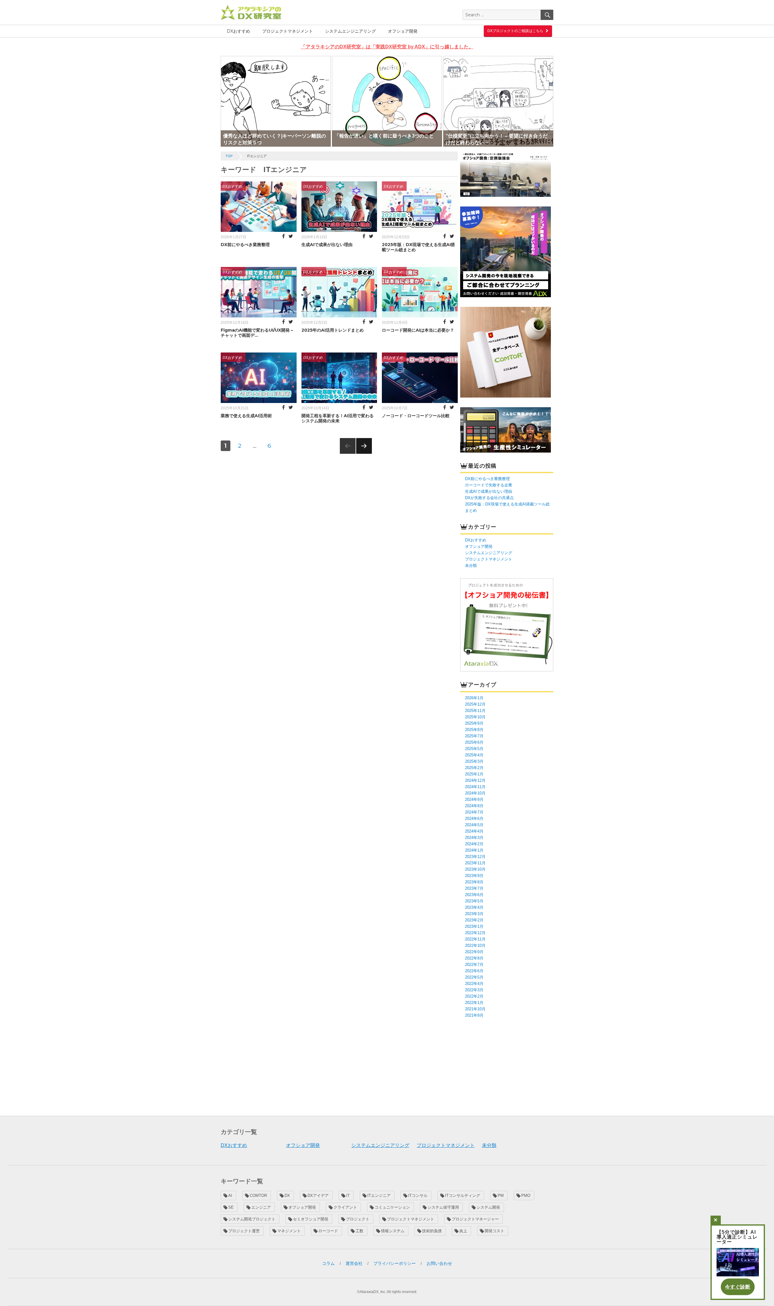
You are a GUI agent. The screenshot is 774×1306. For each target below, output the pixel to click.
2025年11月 (475, 710)
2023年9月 (474, 875)
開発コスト (494, 1231)
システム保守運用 (443, 1207)
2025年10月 (475, 717)
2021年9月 (474, 1015)
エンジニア (261, 1207)
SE (231, 1207)
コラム (328, 1263)
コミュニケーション (392, 1207)
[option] (276, 101)
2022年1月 (474, 1002)
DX (287, 1195)
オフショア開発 (403, 31)
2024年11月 (475, 787)
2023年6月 (474, 894)
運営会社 (354, 1263)
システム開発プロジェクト (251, 1219)
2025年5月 (474, 748)
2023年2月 (474, 920)
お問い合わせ (439, 1263)
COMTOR (258, 1195)
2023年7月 (474, 888)
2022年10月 (475, 945)
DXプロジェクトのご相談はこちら (515, 31)
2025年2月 (474, 767)
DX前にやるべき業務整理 (245, 244)
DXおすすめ (238, 31)
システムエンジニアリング (350, 31)
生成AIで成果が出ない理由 (327, 244)
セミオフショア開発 (310, 1219)
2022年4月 (474, 983)
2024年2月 (474, 844)
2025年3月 (474, 761)
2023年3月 (474, 913)
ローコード (328, 1231)
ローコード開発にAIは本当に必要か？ (418, 330)
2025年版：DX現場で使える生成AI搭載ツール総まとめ (418, 247)
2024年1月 (474, 850)
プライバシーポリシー (394, 1263)
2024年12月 (475, 780)
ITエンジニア (379, 1195)
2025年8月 (474, 729)
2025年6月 (474, 742)
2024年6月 (474, 818)
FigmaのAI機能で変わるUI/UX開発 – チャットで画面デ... (257, 332)
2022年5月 (474, 977)
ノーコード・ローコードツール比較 (416, 415)
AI (230, 1195)
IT (348, 1195)
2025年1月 (474, 774)
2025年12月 (475, 704)
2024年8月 (474, 806)
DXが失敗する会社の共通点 (489, 497)
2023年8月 (474, 882)
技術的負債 (432, 1231)
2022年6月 (474, 971)
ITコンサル (418, 1195)
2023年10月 (475, 869)
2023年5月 (474, 901)
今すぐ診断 (737, 1287)
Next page (364, 453)
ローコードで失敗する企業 (488, 485)
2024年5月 (474, 825)
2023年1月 (474, 926)
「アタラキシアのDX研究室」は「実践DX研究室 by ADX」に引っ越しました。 (387, 46)
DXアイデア (318, 1195)
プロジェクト (357, 1219)
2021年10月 (475, 1009)
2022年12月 (475, 933)
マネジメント (289, 1231)
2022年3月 (474, 990)
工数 (359, 1231)
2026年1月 (474, 698)
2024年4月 (474, 831)
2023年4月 (474, 907)
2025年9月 (474, 723)
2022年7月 (474, 964)
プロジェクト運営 (244, 1231)
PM (501, 1195)
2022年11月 (475, 939)
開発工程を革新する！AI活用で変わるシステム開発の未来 (337, 418)
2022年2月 (474, 996)
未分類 (471, 565)
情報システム (393, 1231)
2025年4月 (474, 755)
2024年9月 (474, 799)
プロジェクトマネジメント (287, 31)
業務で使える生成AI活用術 (246, 415)
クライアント (345, 1207)
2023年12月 (475, 856)
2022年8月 (474, 958)
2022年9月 (474, 952)
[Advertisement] (507, 1066)
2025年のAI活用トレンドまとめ (332, 330)
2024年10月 (475, 793)
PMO (525, 1195)
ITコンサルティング (462, 1195)
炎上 (463, 1231)
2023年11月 (475, 863)
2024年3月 (474, 837)
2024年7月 (474, 812)
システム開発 (488, 1207)
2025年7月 (474, 736)
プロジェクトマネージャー (475, 1219)
